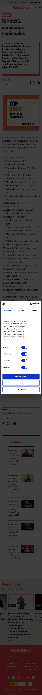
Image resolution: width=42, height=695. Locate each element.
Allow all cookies (21, 377)
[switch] (24, 354)
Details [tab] (21, 310)
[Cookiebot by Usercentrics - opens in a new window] (30, 304)
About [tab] (34, 310)
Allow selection (21, 383)
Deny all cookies (21, 389)
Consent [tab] (7, 310)
